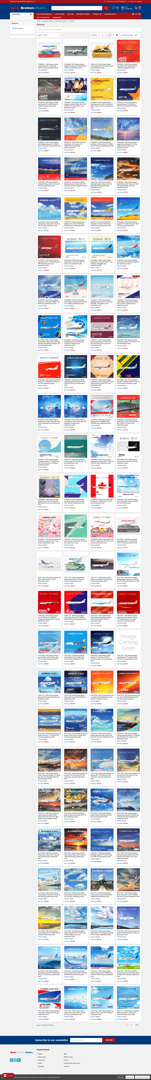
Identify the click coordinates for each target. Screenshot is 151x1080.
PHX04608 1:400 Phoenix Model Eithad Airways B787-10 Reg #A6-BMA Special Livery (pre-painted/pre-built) (49, 502)
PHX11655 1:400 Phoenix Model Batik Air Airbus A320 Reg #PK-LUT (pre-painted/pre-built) (75, 815)
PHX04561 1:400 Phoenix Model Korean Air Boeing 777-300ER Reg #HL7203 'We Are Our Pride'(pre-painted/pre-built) (48, 462)
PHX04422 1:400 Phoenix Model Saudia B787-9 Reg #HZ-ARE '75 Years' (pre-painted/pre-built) (74, 262)
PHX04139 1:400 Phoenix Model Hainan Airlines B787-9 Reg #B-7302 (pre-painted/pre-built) (102, 66)
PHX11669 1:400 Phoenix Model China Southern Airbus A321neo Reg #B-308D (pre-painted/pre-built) (49, 894)
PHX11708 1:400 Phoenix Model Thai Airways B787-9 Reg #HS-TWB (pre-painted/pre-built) (102, 1012)
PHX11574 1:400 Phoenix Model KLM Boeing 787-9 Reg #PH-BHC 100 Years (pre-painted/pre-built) (127, 657)
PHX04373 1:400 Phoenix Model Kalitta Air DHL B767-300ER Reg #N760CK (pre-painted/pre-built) (74, 223)
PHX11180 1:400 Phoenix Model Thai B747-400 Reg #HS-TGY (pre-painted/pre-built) (49, 579)
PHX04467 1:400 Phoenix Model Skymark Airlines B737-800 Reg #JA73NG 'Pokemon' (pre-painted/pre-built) (74, 342)
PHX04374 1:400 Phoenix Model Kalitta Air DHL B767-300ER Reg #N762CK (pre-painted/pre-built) (101, 223)
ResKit (40, 1063)
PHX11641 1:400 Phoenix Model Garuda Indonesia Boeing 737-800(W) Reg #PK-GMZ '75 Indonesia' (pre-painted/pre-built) (128, 736)
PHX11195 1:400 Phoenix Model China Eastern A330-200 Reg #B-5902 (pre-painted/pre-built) (74, 579)
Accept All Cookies (142, 1077)
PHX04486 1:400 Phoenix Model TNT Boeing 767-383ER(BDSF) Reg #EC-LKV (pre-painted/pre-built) (49, 381)
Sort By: (40, 35)
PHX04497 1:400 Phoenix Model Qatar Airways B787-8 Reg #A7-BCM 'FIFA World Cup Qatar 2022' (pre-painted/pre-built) (102, 382)
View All (66, 1066)
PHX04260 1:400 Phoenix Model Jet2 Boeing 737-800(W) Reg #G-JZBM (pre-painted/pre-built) (48, 104)
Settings (120, 1077)
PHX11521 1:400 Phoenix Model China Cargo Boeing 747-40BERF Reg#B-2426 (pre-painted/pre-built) (75, 617)
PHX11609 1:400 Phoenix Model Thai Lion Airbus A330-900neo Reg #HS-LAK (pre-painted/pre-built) (102, 697)
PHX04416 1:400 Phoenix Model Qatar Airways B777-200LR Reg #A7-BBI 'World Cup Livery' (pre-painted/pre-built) (49, 262)
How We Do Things (83, 14)
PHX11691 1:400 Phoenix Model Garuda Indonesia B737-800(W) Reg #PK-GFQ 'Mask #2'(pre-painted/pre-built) (102, 973)
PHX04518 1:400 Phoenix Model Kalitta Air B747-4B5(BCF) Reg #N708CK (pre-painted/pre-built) (101, 421)
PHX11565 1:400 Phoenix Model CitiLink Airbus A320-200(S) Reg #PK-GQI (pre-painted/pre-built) (74, 657)
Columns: (94, 35)
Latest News (59, 14)
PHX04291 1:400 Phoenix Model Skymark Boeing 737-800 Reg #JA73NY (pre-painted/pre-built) (127, 104)
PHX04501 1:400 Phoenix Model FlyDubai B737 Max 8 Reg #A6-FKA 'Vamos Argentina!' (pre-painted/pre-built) (49, 422)
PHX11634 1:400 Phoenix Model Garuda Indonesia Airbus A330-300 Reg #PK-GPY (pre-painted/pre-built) (102, 735)
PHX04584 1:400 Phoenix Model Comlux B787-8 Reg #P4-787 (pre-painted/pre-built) (127, 461)
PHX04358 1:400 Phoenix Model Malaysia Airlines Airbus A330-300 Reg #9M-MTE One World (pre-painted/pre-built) (101, 184)
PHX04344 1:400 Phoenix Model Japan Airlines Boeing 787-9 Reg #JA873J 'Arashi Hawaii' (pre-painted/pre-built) (127, 145)
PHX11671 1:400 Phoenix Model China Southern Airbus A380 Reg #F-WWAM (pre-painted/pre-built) (102, 894)
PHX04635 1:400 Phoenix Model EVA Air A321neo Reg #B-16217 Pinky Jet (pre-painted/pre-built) (49, 541)
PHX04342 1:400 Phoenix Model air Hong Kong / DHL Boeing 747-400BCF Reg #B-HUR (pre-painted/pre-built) (75, 145)
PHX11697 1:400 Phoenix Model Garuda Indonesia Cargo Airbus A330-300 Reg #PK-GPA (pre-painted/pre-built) (128, 973)
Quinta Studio (42, 1057)
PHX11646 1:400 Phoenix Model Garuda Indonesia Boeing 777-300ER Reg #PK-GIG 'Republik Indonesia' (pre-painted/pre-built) (49, 776)
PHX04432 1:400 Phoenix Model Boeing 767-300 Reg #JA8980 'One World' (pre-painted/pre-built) (49, 301)
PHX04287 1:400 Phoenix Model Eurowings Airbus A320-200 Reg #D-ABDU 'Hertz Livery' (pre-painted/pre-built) (102, 105)
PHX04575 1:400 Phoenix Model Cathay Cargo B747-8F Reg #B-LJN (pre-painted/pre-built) (75, 461)
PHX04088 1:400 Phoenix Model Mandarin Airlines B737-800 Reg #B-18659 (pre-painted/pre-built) (75, 66)
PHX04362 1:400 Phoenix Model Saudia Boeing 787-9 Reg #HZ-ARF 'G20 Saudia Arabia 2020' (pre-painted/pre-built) (128, 184)
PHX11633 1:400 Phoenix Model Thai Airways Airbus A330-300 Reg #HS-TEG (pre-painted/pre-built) (75, 735)
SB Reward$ (57, 17)
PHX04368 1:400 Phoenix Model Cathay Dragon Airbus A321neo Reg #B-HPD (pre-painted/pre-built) (49, 223)
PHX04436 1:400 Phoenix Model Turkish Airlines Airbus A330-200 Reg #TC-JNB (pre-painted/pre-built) (75, 301)
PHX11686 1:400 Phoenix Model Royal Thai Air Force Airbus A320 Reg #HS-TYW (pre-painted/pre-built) (102, 932)
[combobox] (80, 8)
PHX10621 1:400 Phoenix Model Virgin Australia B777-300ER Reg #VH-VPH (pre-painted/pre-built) (127, 541)
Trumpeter (41, 1066)
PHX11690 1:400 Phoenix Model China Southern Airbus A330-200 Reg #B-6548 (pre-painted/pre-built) (75, 972)
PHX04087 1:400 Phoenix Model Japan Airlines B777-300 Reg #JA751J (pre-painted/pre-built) (48, 66)
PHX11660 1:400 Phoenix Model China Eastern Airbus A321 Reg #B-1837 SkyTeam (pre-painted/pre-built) (49, 855)
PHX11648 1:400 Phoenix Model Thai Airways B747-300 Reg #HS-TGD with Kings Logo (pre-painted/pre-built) (102, 776)
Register (139, 1)
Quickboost (41, 1060)
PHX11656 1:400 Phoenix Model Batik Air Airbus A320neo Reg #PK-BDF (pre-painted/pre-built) (101, 815)
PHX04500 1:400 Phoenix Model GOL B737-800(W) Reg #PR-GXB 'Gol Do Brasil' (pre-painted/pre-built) (128, 381)
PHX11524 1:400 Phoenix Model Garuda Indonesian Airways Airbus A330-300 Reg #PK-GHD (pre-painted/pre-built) (101, 618)
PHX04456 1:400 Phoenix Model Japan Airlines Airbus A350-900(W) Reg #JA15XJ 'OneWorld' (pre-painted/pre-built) (127, 302)
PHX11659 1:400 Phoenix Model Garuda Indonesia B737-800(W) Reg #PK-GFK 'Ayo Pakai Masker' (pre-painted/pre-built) (128, 815)
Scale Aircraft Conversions (72, 1063)
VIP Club (70, 14)
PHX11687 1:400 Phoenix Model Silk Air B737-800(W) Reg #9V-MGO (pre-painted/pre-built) (128, 932)
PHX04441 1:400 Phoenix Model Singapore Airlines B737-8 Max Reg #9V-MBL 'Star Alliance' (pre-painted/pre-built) (101, 302)
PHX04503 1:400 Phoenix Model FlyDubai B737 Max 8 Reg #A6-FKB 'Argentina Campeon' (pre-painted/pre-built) (75, 422)
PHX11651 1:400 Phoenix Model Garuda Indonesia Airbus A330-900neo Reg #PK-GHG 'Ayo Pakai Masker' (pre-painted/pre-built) (48, 815)
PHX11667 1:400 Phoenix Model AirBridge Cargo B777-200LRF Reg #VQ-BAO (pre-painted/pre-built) (101, 854)
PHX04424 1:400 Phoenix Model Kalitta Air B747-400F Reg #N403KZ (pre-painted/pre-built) (128, 262)
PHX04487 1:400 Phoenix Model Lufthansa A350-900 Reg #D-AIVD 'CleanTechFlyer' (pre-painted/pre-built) (74, 382)
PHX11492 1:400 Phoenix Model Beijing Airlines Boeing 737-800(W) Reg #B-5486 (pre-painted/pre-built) (128, 579)
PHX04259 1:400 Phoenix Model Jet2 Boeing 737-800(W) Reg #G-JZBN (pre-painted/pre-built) (127, 66)
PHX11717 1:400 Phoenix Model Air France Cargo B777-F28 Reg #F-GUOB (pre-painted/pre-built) (128, 1012)
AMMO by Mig (68, 1057)
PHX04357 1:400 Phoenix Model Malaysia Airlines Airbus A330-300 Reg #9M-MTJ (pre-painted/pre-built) (75, 184)
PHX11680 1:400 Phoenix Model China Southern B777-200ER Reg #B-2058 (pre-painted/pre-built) (49, 932)
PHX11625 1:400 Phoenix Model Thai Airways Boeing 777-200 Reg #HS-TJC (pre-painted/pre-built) (49, 735)
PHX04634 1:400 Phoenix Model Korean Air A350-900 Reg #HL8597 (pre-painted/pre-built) (128, 501)
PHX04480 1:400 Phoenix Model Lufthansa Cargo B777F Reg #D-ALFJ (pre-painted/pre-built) (128, 341)
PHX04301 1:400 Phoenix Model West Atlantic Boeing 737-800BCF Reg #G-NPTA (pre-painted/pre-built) (49, 144)
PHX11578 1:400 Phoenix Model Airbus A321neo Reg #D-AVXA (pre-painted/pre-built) (75, 697)
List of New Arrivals (44, 14)
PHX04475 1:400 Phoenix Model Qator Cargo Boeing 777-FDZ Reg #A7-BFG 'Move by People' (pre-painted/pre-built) (101, 342)
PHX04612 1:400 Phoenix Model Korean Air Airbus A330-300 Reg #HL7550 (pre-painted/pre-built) (74, 501)
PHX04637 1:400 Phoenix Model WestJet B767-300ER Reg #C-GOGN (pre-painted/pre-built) (75, 541)
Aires (65, 1054)
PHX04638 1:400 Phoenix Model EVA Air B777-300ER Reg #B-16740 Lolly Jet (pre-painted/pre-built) (102, 541)
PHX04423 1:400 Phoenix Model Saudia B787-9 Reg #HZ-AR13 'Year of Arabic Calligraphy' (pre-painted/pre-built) (102, 262)
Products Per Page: (127, 35)
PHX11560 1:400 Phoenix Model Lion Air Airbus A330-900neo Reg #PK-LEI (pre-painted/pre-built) (48, 657)
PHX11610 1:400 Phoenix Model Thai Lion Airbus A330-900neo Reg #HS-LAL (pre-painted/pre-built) (128, 697)
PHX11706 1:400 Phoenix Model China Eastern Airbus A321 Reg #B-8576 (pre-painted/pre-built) (75, 1012)
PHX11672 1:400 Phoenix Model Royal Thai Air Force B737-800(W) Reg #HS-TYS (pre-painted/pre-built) (128, 894)
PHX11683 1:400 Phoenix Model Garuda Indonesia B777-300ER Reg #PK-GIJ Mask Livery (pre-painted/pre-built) (75, 933)
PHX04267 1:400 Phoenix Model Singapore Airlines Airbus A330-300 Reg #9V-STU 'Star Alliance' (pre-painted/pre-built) (75, 105)
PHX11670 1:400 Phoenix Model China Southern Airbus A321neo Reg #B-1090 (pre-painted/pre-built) (75, 894)
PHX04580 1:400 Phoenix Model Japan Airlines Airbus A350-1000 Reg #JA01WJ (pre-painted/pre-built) (102, 461)
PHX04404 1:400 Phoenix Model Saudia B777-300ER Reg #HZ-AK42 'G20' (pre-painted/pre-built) (128, 223)
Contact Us (97, 14)
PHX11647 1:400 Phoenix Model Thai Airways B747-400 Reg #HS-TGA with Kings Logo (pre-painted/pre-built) (75, 776)
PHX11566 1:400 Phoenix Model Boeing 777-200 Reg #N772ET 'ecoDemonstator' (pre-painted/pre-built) (101, 658)
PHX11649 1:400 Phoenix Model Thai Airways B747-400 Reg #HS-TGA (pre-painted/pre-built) (128, 775)
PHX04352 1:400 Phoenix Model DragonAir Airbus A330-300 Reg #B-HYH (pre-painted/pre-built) (49, 184)
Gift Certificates (43, 17)
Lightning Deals (110, 14)
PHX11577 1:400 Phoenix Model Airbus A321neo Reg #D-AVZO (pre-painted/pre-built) (49, 697)
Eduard (40, 1054)
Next (137, 1025)
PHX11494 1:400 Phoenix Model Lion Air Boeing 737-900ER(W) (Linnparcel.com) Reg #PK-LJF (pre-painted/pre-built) (49, 618)
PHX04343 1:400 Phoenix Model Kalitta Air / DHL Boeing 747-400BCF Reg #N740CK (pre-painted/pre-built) (102, 144)
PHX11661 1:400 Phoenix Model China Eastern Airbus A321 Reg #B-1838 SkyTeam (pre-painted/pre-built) (75, 855)
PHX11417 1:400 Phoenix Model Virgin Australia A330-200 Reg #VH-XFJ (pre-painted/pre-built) (102, 579)
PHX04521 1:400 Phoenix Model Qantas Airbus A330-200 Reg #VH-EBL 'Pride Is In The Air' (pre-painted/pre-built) (127, 422)
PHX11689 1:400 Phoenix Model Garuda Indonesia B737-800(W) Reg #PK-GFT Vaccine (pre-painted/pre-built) (49, 973)
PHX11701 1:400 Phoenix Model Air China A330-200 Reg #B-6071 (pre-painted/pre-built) (49, 1012)
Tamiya (66, 1060)
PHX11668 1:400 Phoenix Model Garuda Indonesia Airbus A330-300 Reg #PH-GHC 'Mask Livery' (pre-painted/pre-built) (127, 855)
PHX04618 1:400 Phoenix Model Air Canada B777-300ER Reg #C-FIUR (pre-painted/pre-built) (102, 501)
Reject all (130, 1077)
